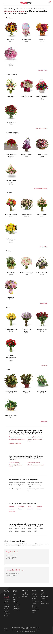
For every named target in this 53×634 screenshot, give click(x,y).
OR (33, 630)
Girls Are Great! (26, 39)
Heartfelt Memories (26, 154)
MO (28, 628)
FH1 (32, 631)
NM (23, 630)
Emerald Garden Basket (11, 391)
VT (22, 631)
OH (28, 630)
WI (25, 631)
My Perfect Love (11, 122)
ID (30, 627)
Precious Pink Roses (42, 214)
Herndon (11, 509)
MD (5, 11)
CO (19, 627)
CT (21, 627)
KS (33, 627)
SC (36, 630)
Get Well (6, 603)
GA (27, 627)
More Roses (44, 365)
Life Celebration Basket (42, 273)
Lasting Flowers (7, 595)
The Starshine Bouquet (11, 214)
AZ (16, 627)
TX (17, 631)
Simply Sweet (10, 297)
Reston (20, 509)
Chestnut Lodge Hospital (34, 462)
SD (38, 630)
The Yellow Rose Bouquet (10, 329)
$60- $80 (24, 593)
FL (25, 627)
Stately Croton (26, 391)
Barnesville (30, 509)
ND (17, 630)
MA (37, 627)
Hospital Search (45, 603)
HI (28, 627)
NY (26, 630)
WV (27, 631)
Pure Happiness (11, 39)
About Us (34, 593)
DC (22, 627)
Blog (31, 631)
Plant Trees (16, 603)
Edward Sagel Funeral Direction (17, 439)
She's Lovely (11, 64)
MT (13, 630)
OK (31, 630)
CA (18, 627)
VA (20, 631)
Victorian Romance (26, 214)
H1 (34, 631)
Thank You (6, 610)
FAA (29, 630)
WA (23, 631)
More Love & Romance (41, 128)
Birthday (6, 612)
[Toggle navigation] (4, 2)
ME (23, 628)
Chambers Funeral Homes (15, 437)
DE (24, 627)
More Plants (44, 421)
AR (15, 627)
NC (15, 630)
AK (12, 627)
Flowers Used (44, 596)
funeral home (12, 11)
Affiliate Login (35, 609)
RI (35, 630)
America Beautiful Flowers (15, 570)
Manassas (11, 506)
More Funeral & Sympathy (40, 188)
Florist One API (35, 607)
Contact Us (34, 595)
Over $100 (25, 596)
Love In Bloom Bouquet (26, 96)
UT (19, 631)
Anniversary (7, 613)
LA (36, 627)
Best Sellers (7, 599)
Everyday (6, 601)
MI (24, 628)
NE (18, 630)
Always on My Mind (42, 329)
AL (13, 627)
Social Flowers (35, 602)
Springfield (12, 511)
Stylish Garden (11, 96)
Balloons (15, 601)
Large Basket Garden (10, 415)
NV (24, 630)
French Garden (11, 273)
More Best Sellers (42, 70)
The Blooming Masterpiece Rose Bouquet (11, 357)
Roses (14, 594)
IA (29, 627)
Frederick (39, 506)
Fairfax (29, 506)
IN (32, 627)
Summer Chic (42, 39)
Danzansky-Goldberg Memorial (35, 437)
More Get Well (43, 247)
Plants (14, 599)
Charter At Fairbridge (14, 462)
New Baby (6, 608)
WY (28, 631)
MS (12, 630)
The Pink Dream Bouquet (26, 273)
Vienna (38, 509)
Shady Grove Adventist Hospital (36, 465)
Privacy (33, 600)
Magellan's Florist (12, 552)
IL (31, 627)
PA (34, 630)
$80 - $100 (25, 595)
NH (20, 630)
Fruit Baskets (16, 610)
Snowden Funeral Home (15, 443)
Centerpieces (16, 605)
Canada (43, 598)
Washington (21, 506)
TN (39, 630)
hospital (21, 11)
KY (34, 627)
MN (26, 628)
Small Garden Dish (42, 391)
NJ (21, 630)
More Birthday (43, 303)
